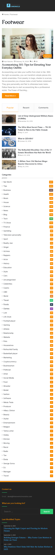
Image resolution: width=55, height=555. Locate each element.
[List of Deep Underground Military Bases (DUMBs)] (9, 119)
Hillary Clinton (9, 410)
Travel (6, 300)
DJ (4, 468)
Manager (7, 472)
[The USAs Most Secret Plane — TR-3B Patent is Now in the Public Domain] (9, 130)
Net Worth (7, 182)
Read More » (10, 96)
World (5, 296)
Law (5, 313)
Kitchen (6, 439)
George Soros (9, 463)
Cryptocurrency (9, 362)
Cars (5, 276)
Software (7, 398)
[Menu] (3, 6)
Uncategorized (9, 280)
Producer (7, 406)
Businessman (8, 366)
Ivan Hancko (8, 61)
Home (6, 14)
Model (5, 390)
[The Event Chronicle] (13, 5)
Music (5, 198)
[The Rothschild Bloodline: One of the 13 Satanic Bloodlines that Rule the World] (9, 153)
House (6, 202)
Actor (5, 259)
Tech (5, 219)
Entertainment (9, 423)
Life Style (7, 317)
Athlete (6, 329)
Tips (5, 186)
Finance (6, 227)
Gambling (7, 231)
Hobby (6, 435)
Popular (10, 107)
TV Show (7, 223)
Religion (6, 427)
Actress (6, 251)
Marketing (7, 358)
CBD (5, 292)
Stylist (6, 419)
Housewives (8, 345)
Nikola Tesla (8, 402)
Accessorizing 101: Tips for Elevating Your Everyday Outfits (26, 66)
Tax (4, 455)
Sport (5, 239)
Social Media (8, 378)
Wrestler (6, 386)
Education (7, 267)
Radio (5, 451)
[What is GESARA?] (9, 142)
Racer (5, 447)
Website (6, 337)
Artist (5, 374)
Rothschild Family (10, 349)
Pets (5, 341)
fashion (6, 394)
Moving (6, 443)
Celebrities (7, 284)
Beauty (6, 415)
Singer (6, 247)
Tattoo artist (8, 431)
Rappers (6, 255)
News (5, 210)
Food (5, 382)
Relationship (8, 333)
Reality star (8, 243)
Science (6, 206)
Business (7, 190)
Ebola (5, 459)
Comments (43, 107)
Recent (26, 107)
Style (5, 272)
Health (6, 194)
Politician (7, 370)
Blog (5, 215)
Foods (6, 304)
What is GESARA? (25, 138)
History (6, 263)
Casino (6, 288)
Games (6, 308)
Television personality (12, 235)
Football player (9, 321)
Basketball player (10, 353)
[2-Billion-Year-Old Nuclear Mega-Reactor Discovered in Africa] (9, 164)
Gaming (6, 325)
